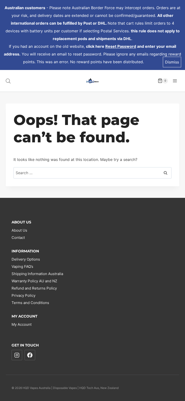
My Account (22, 324)
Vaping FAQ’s (22, 266)
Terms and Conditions (30, 302)
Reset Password (120, 46)
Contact (18, 237)
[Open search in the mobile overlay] (8, 81)
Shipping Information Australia (37, 273)
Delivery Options (26, 259)
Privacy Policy (23, 295)
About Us (19, 230)
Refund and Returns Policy (34, 288)
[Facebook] (30, 355)
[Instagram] (17, 355)
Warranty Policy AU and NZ (34, 281)
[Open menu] (174, 80)
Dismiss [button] (172, 62)
